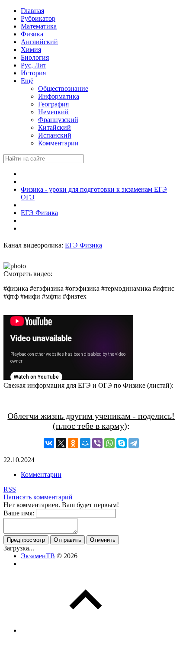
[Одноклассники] (73, 443)
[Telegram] (133, 443)
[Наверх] (86, 630)
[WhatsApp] (109, 443)
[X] (61, 443)
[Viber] (97, 443)
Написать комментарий (38, 497)
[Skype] (121, 443)
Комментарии (41, 474)
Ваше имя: (18, 513)
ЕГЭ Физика (83, 245)
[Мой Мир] (85, 443)
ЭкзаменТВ (38, 556)
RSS (9, 489)
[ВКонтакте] (49, 443)
